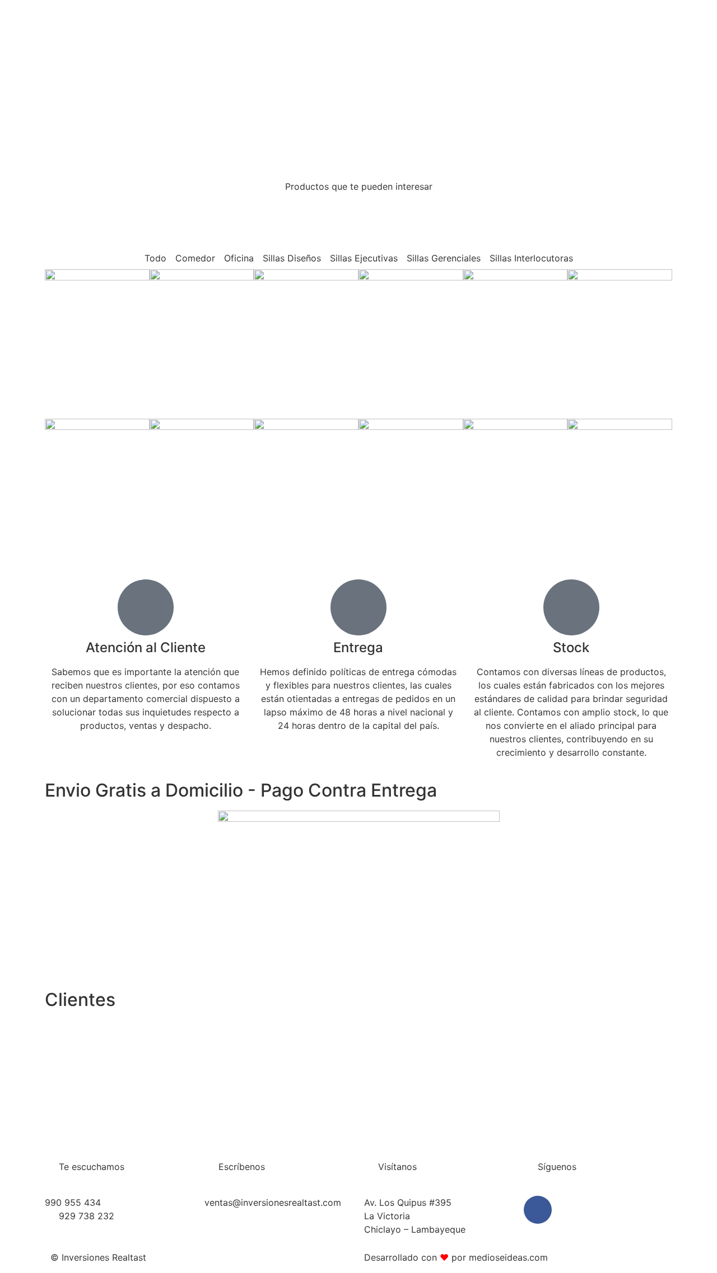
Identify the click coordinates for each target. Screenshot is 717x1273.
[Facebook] (538, 1210)
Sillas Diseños (292, 258)
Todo (155, 258)
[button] (55, 1076)
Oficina (239, 258)
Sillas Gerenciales (444, 258)
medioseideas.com (508, 1257)
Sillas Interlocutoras (531, 258)
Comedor (195, 258)
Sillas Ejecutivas (364, 258)
